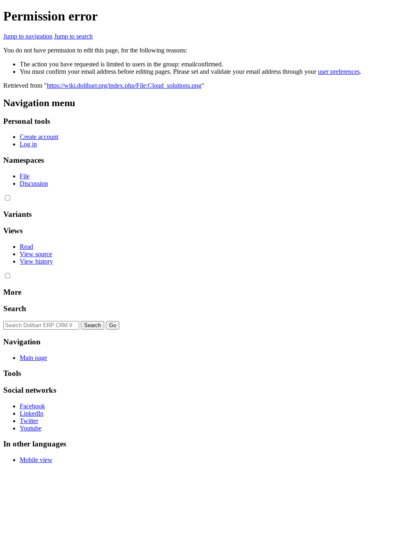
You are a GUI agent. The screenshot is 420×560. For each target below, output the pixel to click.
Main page (33, 357)
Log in (28, 144)
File (25, 176)
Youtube (30, 428)
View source (36, 253)
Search (14, 308)
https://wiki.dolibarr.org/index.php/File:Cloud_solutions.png (124, 85)
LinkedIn (31, 413)
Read (26, 246)
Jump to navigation (27, 36)
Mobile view (36, 459)
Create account (39, 136)
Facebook (32, 406)
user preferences (339, 71)
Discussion (34, 183)
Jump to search (73, 36)
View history (36, 261)
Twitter (29, 420)
